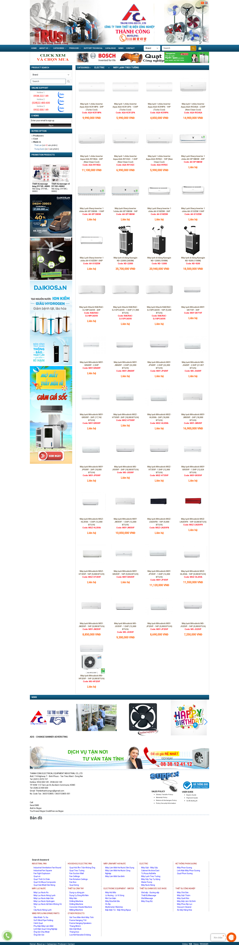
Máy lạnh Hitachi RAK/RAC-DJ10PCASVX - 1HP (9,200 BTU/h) (159, 310)
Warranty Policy (161, 797)
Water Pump (146, 882)
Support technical (93, 48)
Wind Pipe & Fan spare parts (45, 913)
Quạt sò (37, 876)
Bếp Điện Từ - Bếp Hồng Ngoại (118, 910)
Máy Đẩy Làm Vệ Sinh (186, 901)
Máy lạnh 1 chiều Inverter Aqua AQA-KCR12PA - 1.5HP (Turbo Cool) (125, 107)
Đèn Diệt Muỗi (75, 929)
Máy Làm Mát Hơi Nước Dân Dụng (119, 868)
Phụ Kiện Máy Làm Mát (43, 926)
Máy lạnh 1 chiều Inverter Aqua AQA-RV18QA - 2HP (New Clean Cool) (91, 159)
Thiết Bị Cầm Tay (76, 888)
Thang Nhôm (75, 926)
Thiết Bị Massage (148, 895)
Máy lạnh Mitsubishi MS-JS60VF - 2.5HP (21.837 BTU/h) (193, 365)
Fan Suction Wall (76, 873)
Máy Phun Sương (184, 868)
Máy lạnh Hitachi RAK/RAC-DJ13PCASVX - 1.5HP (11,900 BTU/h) (125, 310)
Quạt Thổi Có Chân (42, 879)
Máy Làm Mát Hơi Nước (115, 863)
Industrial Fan (39, 863)
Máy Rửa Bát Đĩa (112, 901)
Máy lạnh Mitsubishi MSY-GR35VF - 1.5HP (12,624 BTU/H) (193, 470)
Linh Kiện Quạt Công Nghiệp (45, 929)
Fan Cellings (74, 876)
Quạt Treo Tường (76, 870)
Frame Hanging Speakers (80, 923)
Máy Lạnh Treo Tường (126, 67)
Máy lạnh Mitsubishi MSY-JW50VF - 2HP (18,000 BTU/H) (193, 417)
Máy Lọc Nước (39, 888)
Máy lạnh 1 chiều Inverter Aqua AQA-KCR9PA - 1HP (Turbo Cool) (159, 107)
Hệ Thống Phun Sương (186, 863)
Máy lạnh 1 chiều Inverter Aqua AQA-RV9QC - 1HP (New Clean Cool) (159, 159)
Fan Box (72, 882)
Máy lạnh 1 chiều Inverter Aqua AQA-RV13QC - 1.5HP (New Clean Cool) (125, 159)
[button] (33, 722)
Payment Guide (192, 798)
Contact (130, 48)
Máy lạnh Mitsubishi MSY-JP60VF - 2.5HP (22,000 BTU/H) (159, 365)
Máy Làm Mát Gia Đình (115, 876)
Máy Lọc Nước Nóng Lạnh (44, 895)
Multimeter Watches (114, 907)
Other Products (76, 913)
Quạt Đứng (74, 885)
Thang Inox (74, 932)
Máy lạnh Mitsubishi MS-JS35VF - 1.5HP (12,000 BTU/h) (125, 626)
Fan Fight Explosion (42, 873)
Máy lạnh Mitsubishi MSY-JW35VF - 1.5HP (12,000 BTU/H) (125, 522)
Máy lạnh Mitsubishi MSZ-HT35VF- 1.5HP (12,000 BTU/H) (159, 470)
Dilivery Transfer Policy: (164, 794)
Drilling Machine (76, 901)
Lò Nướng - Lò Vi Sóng (114, 895)
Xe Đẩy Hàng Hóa (184, 910)
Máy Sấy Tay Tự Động (150, 879)
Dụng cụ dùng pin (76, 892)
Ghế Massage (147, 898)
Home (34, 48)
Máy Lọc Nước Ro (41, 892)
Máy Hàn (73, 898)
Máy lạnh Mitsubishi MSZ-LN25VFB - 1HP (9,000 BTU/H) (159, 522)
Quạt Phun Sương (185, 873)
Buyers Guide (191, 795)
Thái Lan (38, 145)
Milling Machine (76, 910)
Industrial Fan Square (43, 870)
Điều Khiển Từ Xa (41, 917)
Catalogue (110, 48)
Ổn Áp (108, 904)
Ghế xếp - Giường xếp (150, 892)
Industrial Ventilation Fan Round (47, 868)
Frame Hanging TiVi (77, 920)
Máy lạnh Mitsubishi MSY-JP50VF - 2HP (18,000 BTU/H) (91, 470)
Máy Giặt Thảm (183, 895)
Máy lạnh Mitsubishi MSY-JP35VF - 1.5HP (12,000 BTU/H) (159, 574)
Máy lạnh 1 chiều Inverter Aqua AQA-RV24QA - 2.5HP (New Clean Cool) (193, 107)
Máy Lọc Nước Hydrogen (44, 901)
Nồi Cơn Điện (110, 898)
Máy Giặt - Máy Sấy (149, 868)
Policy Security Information (166, 803)
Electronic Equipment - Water (119, 888)
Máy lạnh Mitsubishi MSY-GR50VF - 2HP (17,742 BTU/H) (91, 417)
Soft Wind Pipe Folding (43, 920)
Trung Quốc (39, 149)
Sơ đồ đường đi (191, 801)
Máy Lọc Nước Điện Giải (44, 898)
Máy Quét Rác (183, 898)
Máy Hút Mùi (110, 892)
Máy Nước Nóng (148, 885)
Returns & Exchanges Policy (166, 800)
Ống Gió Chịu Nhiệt (42, 932)
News (120, 48)
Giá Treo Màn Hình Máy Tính (81, 917)
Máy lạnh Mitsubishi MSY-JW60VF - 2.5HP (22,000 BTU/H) (125, 365)
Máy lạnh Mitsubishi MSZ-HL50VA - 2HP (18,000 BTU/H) (159, 417)
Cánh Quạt (38, 923)
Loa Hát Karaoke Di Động (80, 935)
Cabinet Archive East (150, 870)
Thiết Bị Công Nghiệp (185, 888)
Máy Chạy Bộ (147, 901)
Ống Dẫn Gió (39, 935)
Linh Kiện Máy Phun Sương (188, 870)
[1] (193, 48)
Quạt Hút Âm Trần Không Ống (82, 868)
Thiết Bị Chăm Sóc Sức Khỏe (153, 888)
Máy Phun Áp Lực (184, 904)
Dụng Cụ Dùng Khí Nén (79, 895)
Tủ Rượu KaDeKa (148, 873)
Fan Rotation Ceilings (78, 879)
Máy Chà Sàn (183, 892)
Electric (99, 67)
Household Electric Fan (80, 863)
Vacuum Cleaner (184, 907)
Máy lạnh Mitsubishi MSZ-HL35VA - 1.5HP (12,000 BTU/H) (92, 522)
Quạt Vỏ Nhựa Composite (45, 882)
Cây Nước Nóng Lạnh (43, 910)
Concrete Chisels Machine (80, 907)
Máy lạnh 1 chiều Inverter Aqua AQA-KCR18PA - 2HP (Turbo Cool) (92, 107)
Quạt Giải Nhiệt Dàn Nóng (44, 885)
